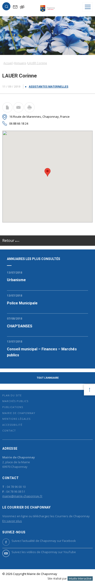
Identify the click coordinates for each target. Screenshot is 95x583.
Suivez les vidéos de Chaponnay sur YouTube (44, 552)
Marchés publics (15, 401)
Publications (12, 407)
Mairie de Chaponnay (18, 413)
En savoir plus (12, 521)
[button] (6, 7)
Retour (8, 240)
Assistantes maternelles (48, 87)
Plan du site (12, 395)
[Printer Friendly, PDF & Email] (7, 111)
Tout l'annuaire (48, 377)
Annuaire (20, 63)
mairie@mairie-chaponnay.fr (22, 496)
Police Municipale (22, 303)
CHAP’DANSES (19, 326)
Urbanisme (16, 280)
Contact (9, 430)
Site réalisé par (70, 578)
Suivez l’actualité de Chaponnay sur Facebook (44, 541)
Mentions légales (16, 418)
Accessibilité (12, 424)
